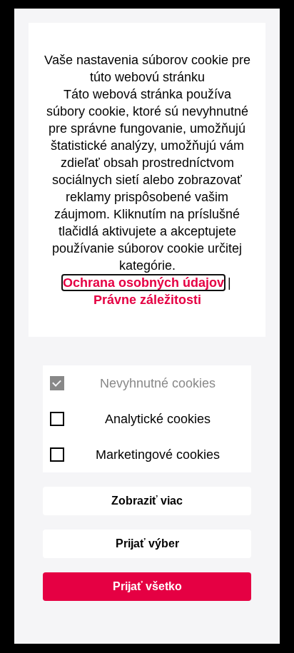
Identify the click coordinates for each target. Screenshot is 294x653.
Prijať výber (147, 543)
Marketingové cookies (158, 454)
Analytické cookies (158, 419)
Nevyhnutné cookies (158, 383)
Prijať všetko (147, 586)
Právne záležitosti (147, 300)
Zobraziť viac (147, 501)
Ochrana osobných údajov (143, 282)
